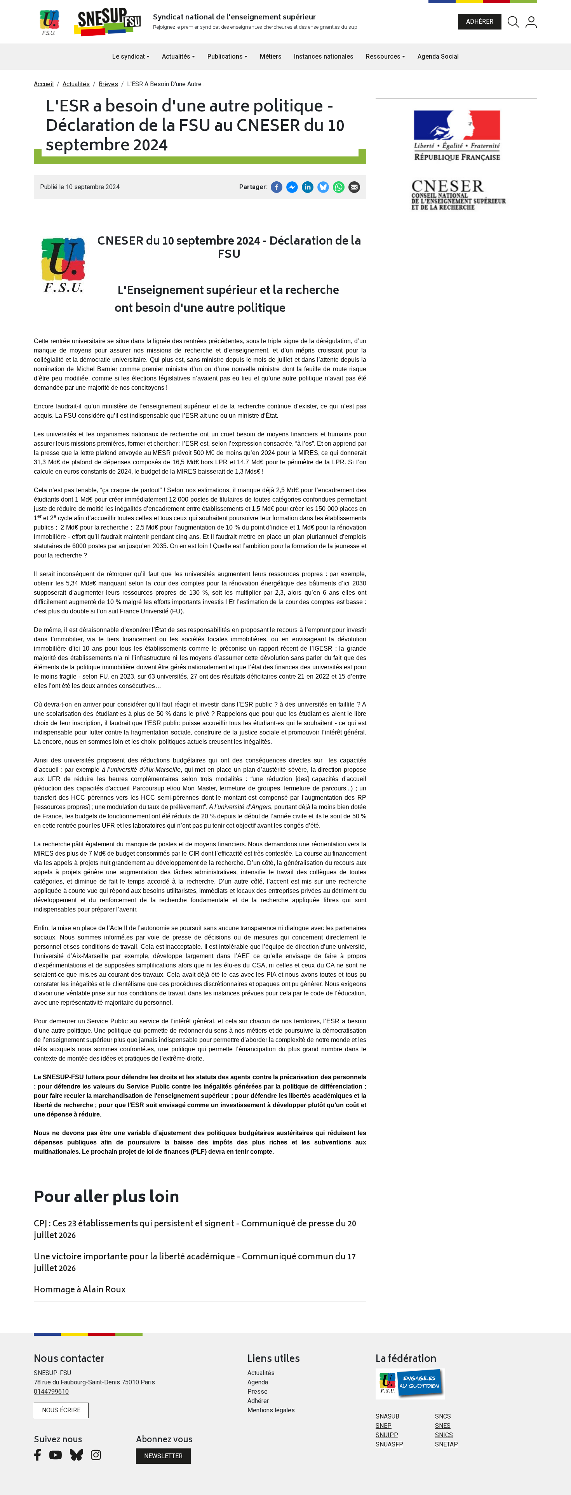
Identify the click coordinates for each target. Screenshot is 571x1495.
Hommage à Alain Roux (80, 1291)
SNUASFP (389, 1444)
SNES (443, 1425)
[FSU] (49, 21)
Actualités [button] (176, 56)
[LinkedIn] (307, 186)
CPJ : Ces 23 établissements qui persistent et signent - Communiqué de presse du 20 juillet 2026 (195, 1230)
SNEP (384, 1425)
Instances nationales (323, 56)
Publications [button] (225, 56)
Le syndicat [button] (128, 56)
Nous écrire (61, 1410)
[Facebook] (276, 186)
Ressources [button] (383, 56)
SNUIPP (387, 1435)
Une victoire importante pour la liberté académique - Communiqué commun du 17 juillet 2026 (195, 1263)
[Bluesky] (76, 1457)
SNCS (443, 1416)
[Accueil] (109, 21)
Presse (257, 1391)
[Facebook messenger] (292, 186)
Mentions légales (271, 1410)
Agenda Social (438, 56)
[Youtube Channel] (55, 1457)
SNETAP (446, 1444)
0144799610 (51, 1391)
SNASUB (387, 1416)
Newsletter (163, 1456)
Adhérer (479, 21)
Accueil (44, 84)
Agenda (257, 1382)
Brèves (108, 84)
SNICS (444, 1435)
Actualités (76, 84)
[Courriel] (354, 186)
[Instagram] (96, 1457)
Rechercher (513, 22)
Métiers (271, 56)
